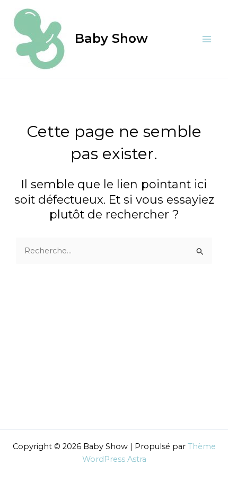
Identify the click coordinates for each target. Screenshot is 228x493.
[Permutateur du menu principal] (206, 38)
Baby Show (111, 38)
